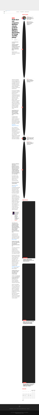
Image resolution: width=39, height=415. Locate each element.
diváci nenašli (14, 239)
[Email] (12, 43)
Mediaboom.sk (11, 408)
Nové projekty (27, 11)
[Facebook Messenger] (14, 42)
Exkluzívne (22, 11)
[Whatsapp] (16, 42)
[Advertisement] (19, 5)
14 (30, 395)
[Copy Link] (14, 43)
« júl (22, 400)
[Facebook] (12, 42)
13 (28, 395)
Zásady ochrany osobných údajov (21, 408)
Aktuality (17, 11)
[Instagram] (17, 42)
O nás (15, 408)
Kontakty (28, 408)
